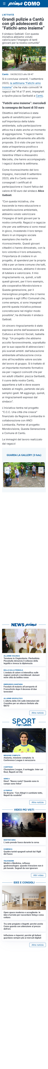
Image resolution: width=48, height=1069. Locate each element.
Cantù (39, 95)
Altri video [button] (38, 875)
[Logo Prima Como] (24, 3)
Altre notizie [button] (38, 712)
